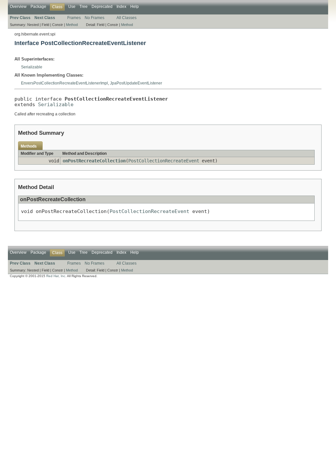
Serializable (31, 67)
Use (71, 6)
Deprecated (102, 6)
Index (121, 6)
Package (38, 6)
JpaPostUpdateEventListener (136, 83)
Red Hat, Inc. (56, 276)
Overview (18, 6)
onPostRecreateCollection (94, 160)
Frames (74, 17)
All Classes (126, 17)
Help (134, 6)
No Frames (94, 17)
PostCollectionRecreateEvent (163, 160)
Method (72, 25)
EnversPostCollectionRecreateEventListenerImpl (64, 83)
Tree (83, 6)
